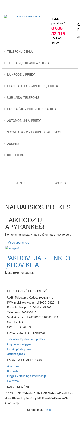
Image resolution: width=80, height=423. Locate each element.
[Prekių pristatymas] (40, 248)
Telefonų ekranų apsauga (28, 63)
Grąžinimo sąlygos (19, 344)
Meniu (20, 183)
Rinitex (48, 410)
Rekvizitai (13, 381)
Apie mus (13, 366)
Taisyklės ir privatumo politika (26, 339)
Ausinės (13, 143)
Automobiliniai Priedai (24, 120)
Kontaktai (13, 371)
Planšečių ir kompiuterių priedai (33, 86)
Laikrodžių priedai (21, 74)
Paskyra (60, 183)
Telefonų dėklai (20, 51)
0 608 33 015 (58, 31)
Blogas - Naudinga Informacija (26, 376)
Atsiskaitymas (16, 354)
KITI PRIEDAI (15, 155)
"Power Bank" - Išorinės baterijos (34, 132)
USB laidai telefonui (23, 97)
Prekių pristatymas (19, 349)
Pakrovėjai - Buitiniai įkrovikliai (32, 109)
